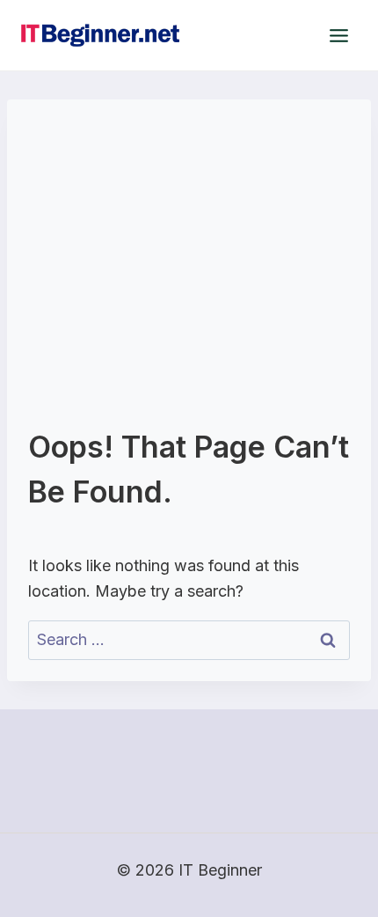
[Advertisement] (189, 272)
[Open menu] (338, 35)
